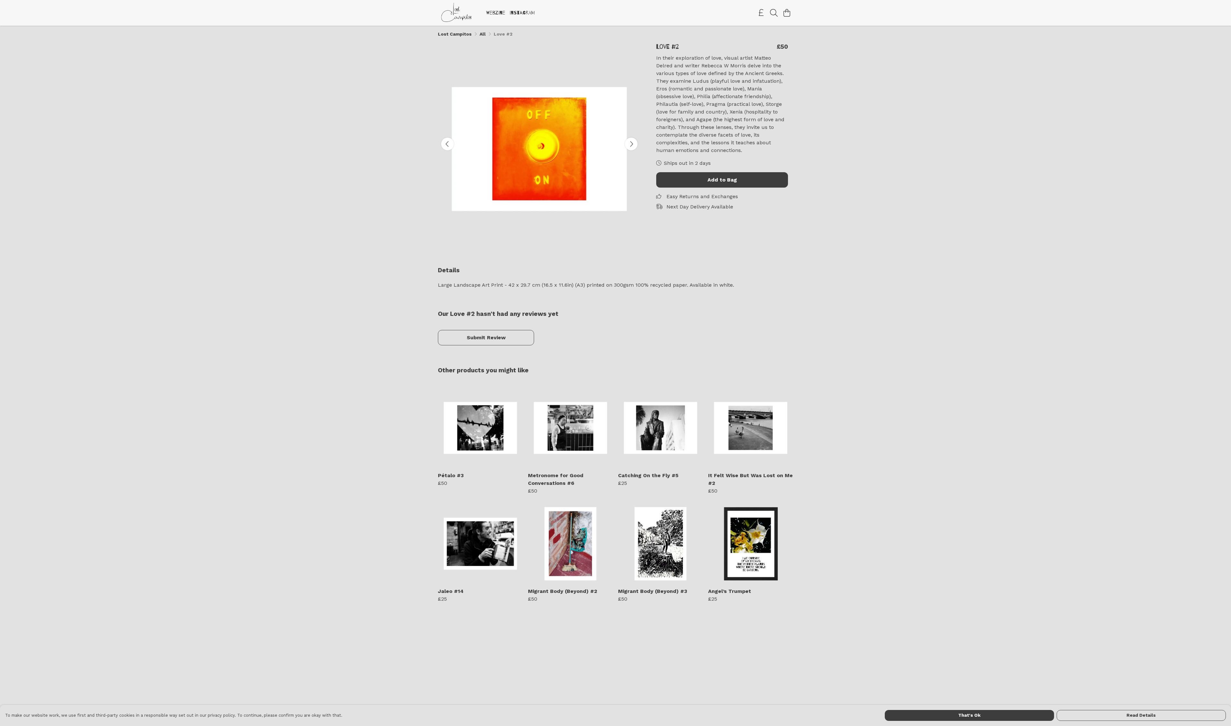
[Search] (773, 12)
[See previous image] (447, 144)
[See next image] (631, 144)
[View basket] (786, 12)
